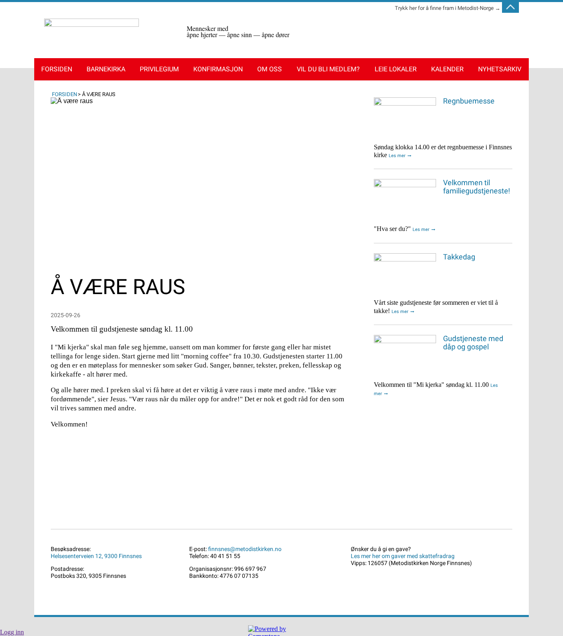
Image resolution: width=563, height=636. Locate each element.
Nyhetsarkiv (499, 69)
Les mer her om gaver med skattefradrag (403, 556)
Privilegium (159, 69)
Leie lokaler (396, 69)
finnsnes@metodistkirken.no (245, 549)
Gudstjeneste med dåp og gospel (473, 343)
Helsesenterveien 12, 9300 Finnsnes (96, 556)
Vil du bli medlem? (328, 69)
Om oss (269, 69)
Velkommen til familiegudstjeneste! (476, 187)
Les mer (397, 155)
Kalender (447, 69)
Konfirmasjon (218, 69)
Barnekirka (106, 69)
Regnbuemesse (469, 101)
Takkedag (459, 257)
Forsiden (56, 69)
